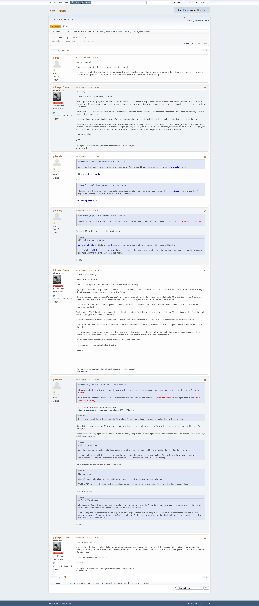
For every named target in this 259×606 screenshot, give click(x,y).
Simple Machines (66, 603)
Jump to (172, 588)
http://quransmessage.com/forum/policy (193, 20)
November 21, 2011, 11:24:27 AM (87, 156)
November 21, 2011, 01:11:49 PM (87, 270)
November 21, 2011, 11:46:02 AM (87, 211)
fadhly (58, 156)
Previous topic (190, 43)
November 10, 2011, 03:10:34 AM (87, 87)
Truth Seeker (99, 32)
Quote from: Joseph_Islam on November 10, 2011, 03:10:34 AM (103, 161)
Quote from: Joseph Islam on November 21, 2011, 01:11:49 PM (103, 384)
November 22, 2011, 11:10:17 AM (87, 379)
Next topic (202, 43)
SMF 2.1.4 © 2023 (54, 603)
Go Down (55, 50)
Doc (57, 57)
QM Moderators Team (113, 32)
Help (187, 603)
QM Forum (58, 11)
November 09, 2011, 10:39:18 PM (87, 58)
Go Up (53, 577)
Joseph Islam (62, 87)
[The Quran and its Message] (54, 112)
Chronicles (126, 32)
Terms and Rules (196, 603)
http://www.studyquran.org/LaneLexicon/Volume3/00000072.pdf (104, 410)
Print (205, 50)
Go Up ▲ (207, 603)
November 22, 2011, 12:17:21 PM (87, 538)
